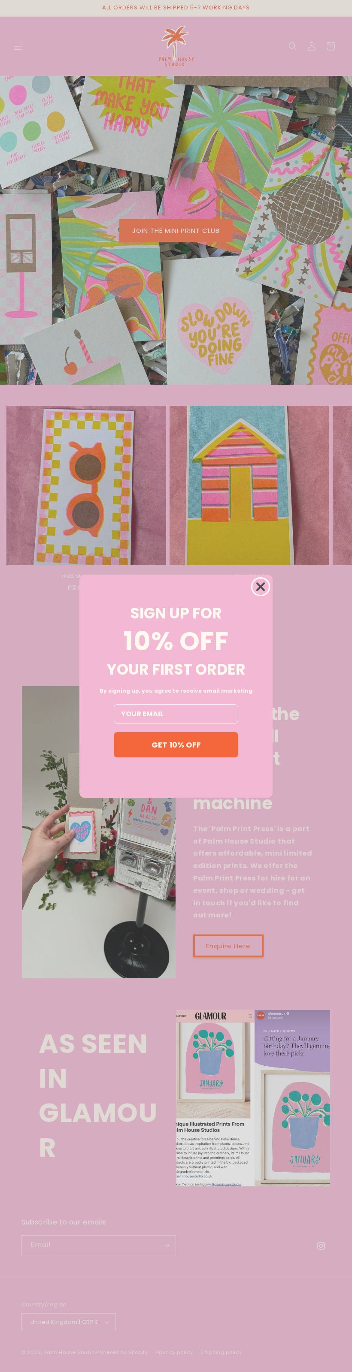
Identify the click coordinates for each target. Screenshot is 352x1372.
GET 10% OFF (176, 744)
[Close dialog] (260, 586)
